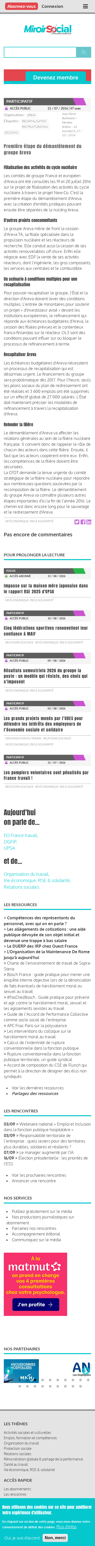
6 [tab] (50, 1373)
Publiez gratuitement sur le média (42, 1211)
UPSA (9, 848)
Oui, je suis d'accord (22, 1537)
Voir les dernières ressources (38, 1087)
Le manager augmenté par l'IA (46, 1152)
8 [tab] (65, 1373)
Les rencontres (15, 1488)
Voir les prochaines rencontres (39, 1175)
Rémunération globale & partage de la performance (43, 1453)
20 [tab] (80, 1380)
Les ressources (15, 1493)
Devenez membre (55, 77)
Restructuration (35, 127)
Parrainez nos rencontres (34, 1228)
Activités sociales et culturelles (27, 1426)
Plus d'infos (66, 1526)
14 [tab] (34, 1380)
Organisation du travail (23, 738)
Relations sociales (19, 642)
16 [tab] (50, 1380)
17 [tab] (57, 1380)
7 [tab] (57, 1373)
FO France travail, (21, 835)
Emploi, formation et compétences (30, 1432)
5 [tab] (42, 1373)
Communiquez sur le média (36, 1239)
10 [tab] (80, 1373)
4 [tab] (34, 1373)
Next (86, 1368)
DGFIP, (10, 841)
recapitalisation (34, 121)
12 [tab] (19, 1380)
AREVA (31, 115)
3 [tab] (27, 1373)
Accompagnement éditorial (36, 1233)
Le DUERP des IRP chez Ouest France (42, 946)
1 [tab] (12, 1373)
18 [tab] (65, 1380)
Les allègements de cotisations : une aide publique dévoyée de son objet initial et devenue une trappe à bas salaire (45, 935)
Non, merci (55, 1538)
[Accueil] (47, 30)
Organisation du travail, (26, 874)
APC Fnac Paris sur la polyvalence (37, 1025)
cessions (11, 132)
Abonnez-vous (21, 6)
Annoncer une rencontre (34, 1180)
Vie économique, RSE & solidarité (29, 521)
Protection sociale (17, 1442)
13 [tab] (27, 1380)
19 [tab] (72, 1380)
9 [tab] (72, 1373)
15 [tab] (42, 1380)
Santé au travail (16, 1458)
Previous (9, 1368)
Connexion (52, 6)
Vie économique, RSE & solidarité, (37, 880)
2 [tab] (19, 1373)
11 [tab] (88, 1373)
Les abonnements (17, 1483)
